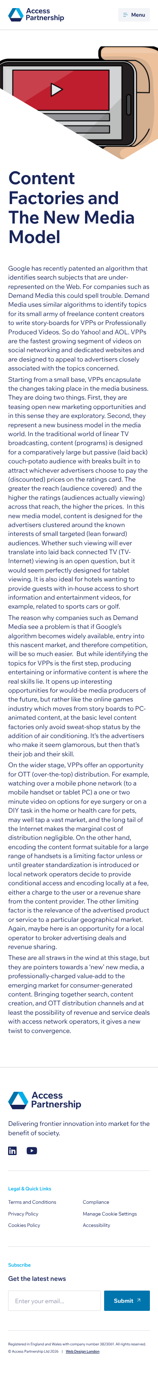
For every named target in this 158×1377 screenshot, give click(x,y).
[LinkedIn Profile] (12, 1150)
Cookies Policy (24, 1225)
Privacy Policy (23, 1214)
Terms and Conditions (32, 1202)
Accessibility (96, 1225)
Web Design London (82, 1351)
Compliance (96, 1202)
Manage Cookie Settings (110, 1214)
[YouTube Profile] (31, 1150)
